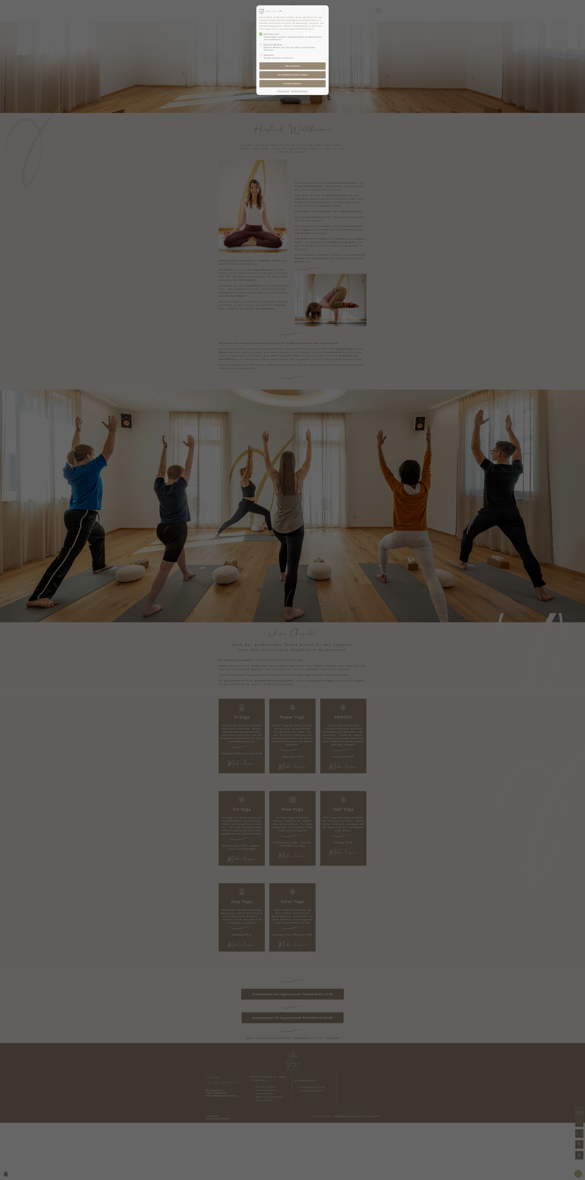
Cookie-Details (299, 91)
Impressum (283, 91)
